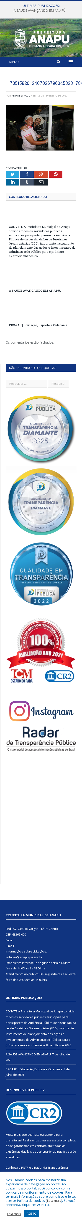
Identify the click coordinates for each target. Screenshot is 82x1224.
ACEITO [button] (31, 1213)
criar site (33, 1135)
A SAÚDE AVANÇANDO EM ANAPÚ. (40, 10)
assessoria (54, 1140)
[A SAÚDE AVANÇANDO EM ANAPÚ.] (41, 282)
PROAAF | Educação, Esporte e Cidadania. (38, 325)
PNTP (24, 1167)
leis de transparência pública (47, 1151)
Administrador (22, 95)
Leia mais (54, 1200)
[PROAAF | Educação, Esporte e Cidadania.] (41, 316)
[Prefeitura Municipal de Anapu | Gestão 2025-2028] (41, 38)
